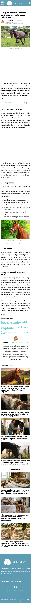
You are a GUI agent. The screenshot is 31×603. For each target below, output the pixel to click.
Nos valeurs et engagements (8, 599)
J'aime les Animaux (15, 590)
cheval (17, 83)
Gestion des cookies (7, 601)
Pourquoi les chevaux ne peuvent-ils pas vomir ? (15, 333)
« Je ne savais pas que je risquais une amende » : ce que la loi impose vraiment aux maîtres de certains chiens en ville (14, 517)
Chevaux (13, 366)
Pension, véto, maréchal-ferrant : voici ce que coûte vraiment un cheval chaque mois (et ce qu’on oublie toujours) (15, 389)
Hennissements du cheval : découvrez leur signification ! (14, 328)
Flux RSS (27, 601)
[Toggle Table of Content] (24, 103)
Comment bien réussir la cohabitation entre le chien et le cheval (15, 323)
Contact (28, 599)
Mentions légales (18, 601)
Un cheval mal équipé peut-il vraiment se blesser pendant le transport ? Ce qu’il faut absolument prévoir (15, 438)
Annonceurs (21, 599)
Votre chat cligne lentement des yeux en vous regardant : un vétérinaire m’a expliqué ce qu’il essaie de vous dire (15, 492)
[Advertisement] (15, 66)
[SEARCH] (29, 3)
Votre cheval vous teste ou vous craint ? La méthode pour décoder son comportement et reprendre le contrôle (15, 462)
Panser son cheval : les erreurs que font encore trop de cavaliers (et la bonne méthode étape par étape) (15, 414)
